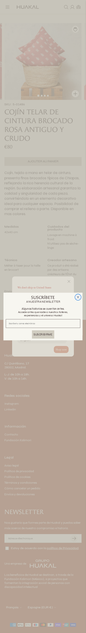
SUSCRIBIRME (43, 334)
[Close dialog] (78, 297)
